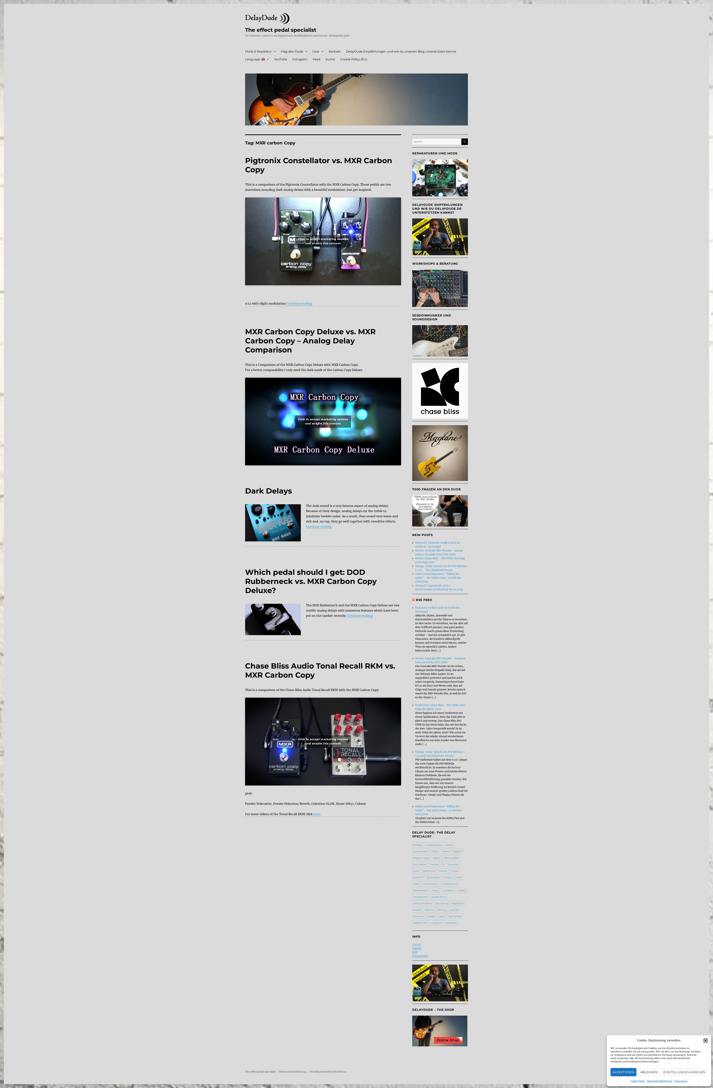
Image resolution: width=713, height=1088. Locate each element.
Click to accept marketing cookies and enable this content (323, 241)
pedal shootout (423, 903)
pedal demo (439, 896)
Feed (316, 59)
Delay (435, 851)
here (316, 814)
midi (459, 877)
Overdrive (448, 890)
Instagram (299, 59)
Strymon (419, 916)
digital (457, 851)
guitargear (433, 877)
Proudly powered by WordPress (328, 1071)
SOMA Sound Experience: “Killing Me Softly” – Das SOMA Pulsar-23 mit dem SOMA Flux (438, 810)
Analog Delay (434, 844)
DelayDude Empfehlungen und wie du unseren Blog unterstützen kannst (401, 51)
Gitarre (443, 870)
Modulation (421, 890)
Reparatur (458, 903)
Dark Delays (268, 490)
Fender (434, 864)
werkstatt (451, 922)
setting (441, 909)
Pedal (461, 890)
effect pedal (451, 857)
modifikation (449, 883)
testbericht (420, 922)
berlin (449, 844)
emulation (420, 864)
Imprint (416, 948)
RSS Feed (424, 600)
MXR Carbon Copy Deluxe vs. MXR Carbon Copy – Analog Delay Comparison (310, 340)
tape (442, 916)
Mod (416, 883)
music (435, 890)
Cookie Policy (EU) (353, 59)
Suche (330, 59)
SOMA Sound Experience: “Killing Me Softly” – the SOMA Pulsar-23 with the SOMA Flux (438, 577)
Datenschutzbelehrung (660, 1081)
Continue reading (299, 303)
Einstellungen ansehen (684, 1072)
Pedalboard (421, 896)
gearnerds (429, 870)
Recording (442, 903)
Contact (416, 944)
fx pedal (453, 864)
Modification (430, 883)
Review (429, 909)
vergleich (436, 922)
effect (436, 857)
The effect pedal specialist (280, 30)
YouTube (280, 59)
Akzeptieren (623, 1072)
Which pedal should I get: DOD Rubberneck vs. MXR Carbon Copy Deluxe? (311, 581)
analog (418, 844)
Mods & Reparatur (258, 51)
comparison (421, 851)
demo (446, 851)
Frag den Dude (292, 51)
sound (453, 909)
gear (416, 870)
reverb (417, 909)
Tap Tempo (455, 916)
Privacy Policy (420, 956)
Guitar (455, 870)
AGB (414, 952)
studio (431, 916)
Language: (253, 59)
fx (443, 864)
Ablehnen (649, 1072)
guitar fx (419, 877)
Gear (315, 51)
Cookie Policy (637, 1081)
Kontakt (335, 51)
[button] (705, 1040)
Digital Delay (421, 857)
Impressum (680, 1081)
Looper (448, 877)
